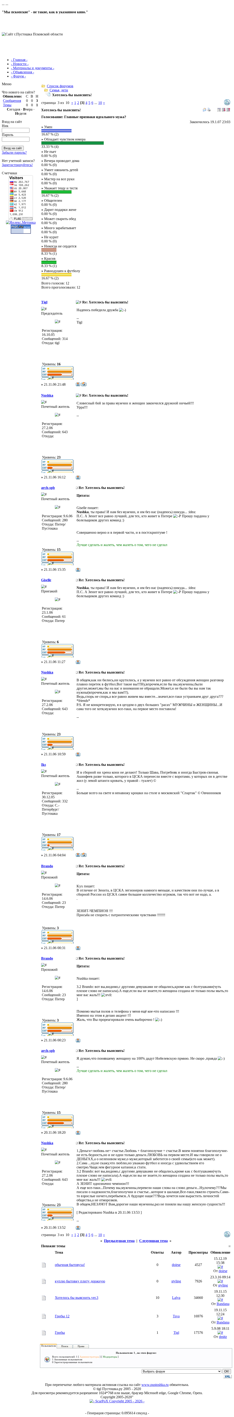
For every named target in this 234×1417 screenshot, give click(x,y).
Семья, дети (59, 90)
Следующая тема (153, 1241)
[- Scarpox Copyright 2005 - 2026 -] (117, 1401)
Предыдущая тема (119, 1241)
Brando (47, 866)
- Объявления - (22, 72)
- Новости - (20, 64)
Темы (7, 105)
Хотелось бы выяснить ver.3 (76, 1298)
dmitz (223, 1337)
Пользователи (48, 1345)
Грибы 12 (62, 1316)
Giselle (46, 580)
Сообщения (12, 101)
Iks (43, 765)
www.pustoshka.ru (155, 1385)
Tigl (44, 302)
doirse (176, 1265)
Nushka (47, 395)
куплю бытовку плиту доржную (80, 1281)
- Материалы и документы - (32, 68)
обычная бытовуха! (70, 1265)
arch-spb (48, 488)
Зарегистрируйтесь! (17, 165)
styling (176, 1281)
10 (100, 103)
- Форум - (18, 76)
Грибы (60, 1333)
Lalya (176, 1298)
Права (81, 1346)
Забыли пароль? (14, 152)
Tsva (176, 1316)
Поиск (64, 1346)
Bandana (223, 1304)
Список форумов (60, 86)
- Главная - (19, 60)
